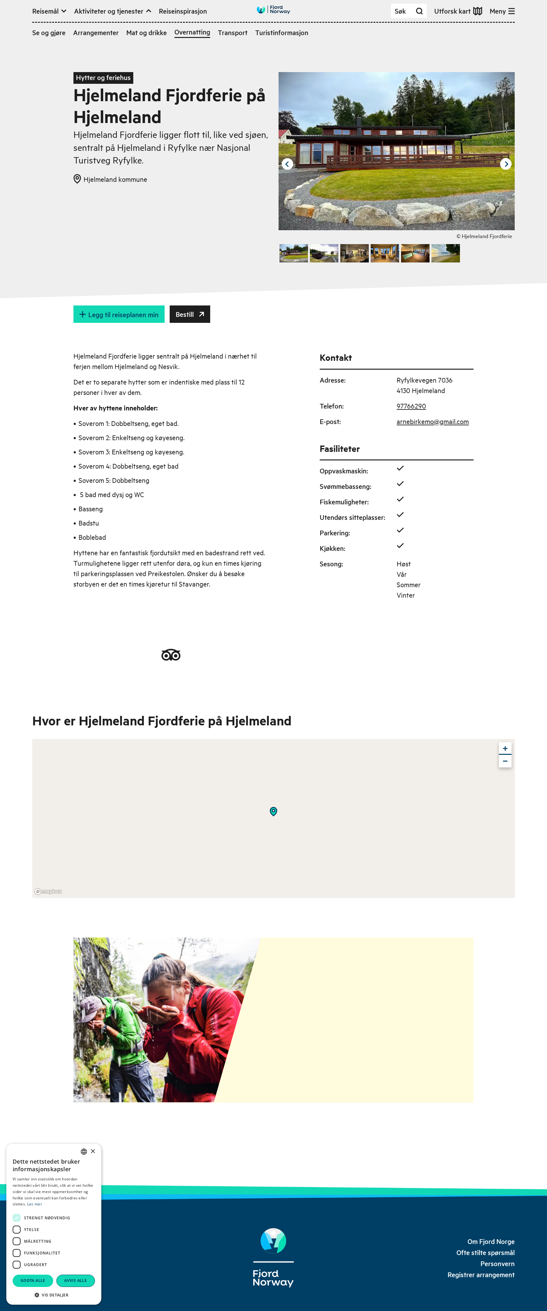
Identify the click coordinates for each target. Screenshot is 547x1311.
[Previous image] (287, 164)
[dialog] (53, 1224)
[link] (491, 1241)
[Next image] (506, 164)
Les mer (34, 1204)
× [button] (92, 1151)
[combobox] (84, 1151)
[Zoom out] (505, 761)
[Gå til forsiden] (273, 9)
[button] (54, 1295)
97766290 (411, 405)
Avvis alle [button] (75, 1280)
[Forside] (273, 1258)
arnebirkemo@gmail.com (433, 421)
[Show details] (273, 811)
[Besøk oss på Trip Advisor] (170, 654)
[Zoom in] (505, 748)
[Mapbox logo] (48, 891)
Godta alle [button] (33, 1280)
